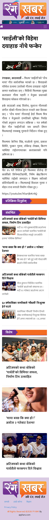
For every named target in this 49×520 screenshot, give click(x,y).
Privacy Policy (10, 507)
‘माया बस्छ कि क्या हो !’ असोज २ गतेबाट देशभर (20, 420)
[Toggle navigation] (45, 26)
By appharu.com (30, 513)
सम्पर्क (6, 502)
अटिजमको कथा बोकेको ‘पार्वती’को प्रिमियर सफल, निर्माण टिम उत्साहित (22, 372)
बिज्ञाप (28, 502)
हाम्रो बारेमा (18, 502)
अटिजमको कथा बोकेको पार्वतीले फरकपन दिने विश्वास (24, 466)
